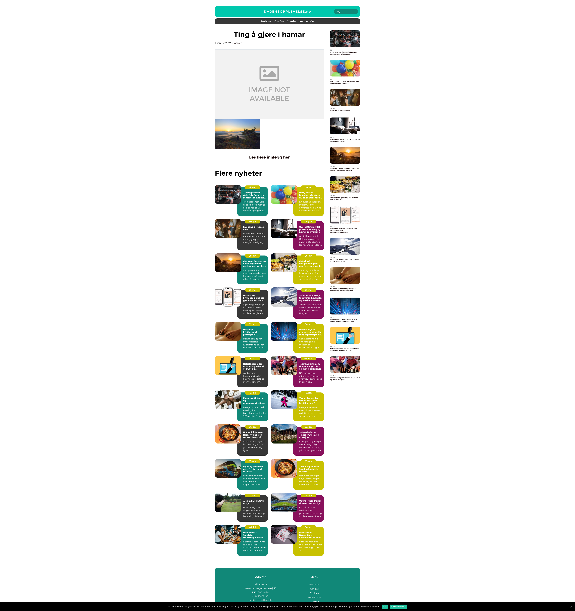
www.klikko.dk (264, 600)
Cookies (291, 21)
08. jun (252, 255)
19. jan (252, 392)
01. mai (308, 290)
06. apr (308, 527)
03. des (308, 427)
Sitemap (314, 601)
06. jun (308, 255)
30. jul (308, 495)
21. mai (252, 290)
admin (238, 43)
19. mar (252, 358)
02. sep (252, 495)
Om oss (279, 21)
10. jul (308, 187)
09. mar (308, 358)
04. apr (308, 324)
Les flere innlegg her (269, 157)
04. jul (252, 527)
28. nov (308, 461)
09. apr (252, 324)
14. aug (252, 187)
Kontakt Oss (306, 21)
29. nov (252, 461)
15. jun (308, 221)
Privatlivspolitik (398, 606)
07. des (252, 427)
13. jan (308, 392)
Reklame (266, 21)
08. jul (252, 221)
